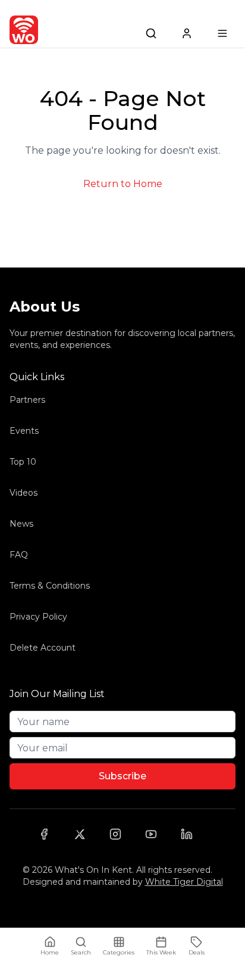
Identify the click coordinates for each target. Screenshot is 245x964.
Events (24, 430)
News (21, 523)
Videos (23, 492)
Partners (27, 399)
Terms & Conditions (50, 585)
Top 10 (23, 461)
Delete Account (43, 647)
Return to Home (122, 183)
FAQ (19, 554)
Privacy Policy (38, 616)
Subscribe (122, 776)
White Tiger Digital (184, 881)
